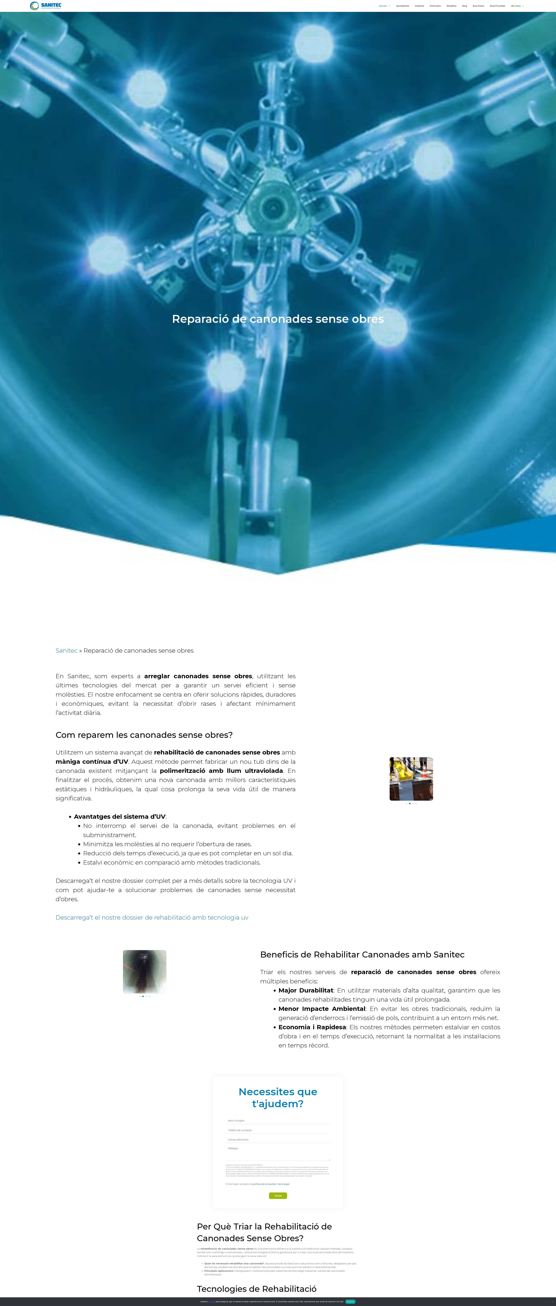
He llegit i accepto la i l (258, 1184)
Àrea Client (478, 5)
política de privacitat (264, 1184)
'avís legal (283, 1184)
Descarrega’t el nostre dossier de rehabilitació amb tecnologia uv (152, 917)
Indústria (419, 5)
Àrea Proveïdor (497, 5)
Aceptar (350, 1301)
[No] (552, 1301)
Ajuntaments (402, 5)
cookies (211, 1301)
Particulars (435, 5)
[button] (406, 803)
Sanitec (67, 650)
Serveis (383, 5)
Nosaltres (452, 5)
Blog (464, 5)
